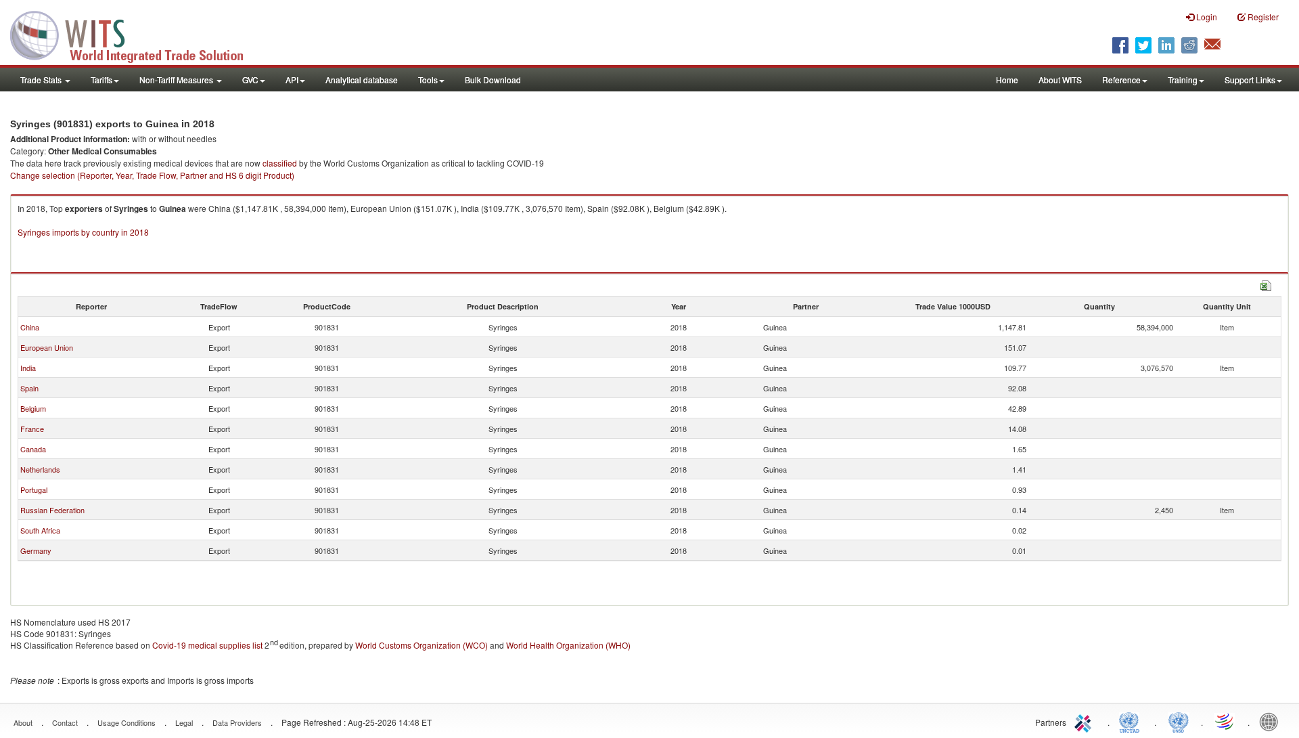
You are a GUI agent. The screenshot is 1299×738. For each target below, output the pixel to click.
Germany (35, 550)
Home (1007, 79)
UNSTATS (1178, 721)
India (28, 367)
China (29, 327)
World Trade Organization (1225, 721)
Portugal (33, 489)
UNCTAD (1131, 721)
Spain (29, 388)
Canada (33, 448)
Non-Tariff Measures (177, 79)
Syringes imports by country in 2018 (83, 232)
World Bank (1271, 721)
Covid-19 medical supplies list (207, 645)
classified (280, 163)
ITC (1085, 721)
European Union (46, 347)
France (32, 428)
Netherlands (40, 469)
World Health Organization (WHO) (568, 645)
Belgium (33, 408)
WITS (135, 34)
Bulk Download (493, 79)
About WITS (1060, 79)
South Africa (40, 530)
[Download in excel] (1265, 284)
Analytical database (361, 79)
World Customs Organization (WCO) (421, 645)
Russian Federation (52, 509)
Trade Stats (42, 79)
